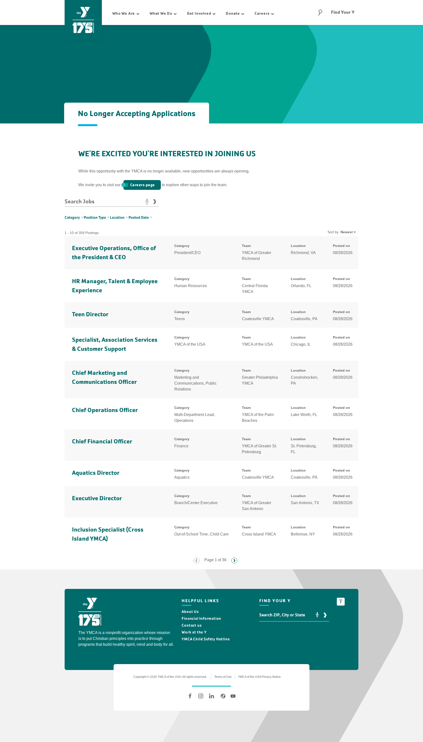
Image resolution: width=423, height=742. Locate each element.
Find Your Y (342, 12)
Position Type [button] (95, 217)
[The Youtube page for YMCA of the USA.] (233, 695)
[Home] (89, 612)
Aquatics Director (95, 472)
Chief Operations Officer (105, 410)
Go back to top (341, 602)
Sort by (333, 232)
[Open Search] (320, 12)
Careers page (142, 184)
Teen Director (90, 314)
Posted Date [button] (139, 217)
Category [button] (72, 217)
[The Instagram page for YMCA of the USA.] (200, 695)
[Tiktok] (222, 695)
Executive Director (97, 498)
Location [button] (117, 217)
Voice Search (147, 201)
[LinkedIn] (211, 695)
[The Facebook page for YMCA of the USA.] (190, 695)
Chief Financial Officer (102, 441)
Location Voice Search (317, 615)
